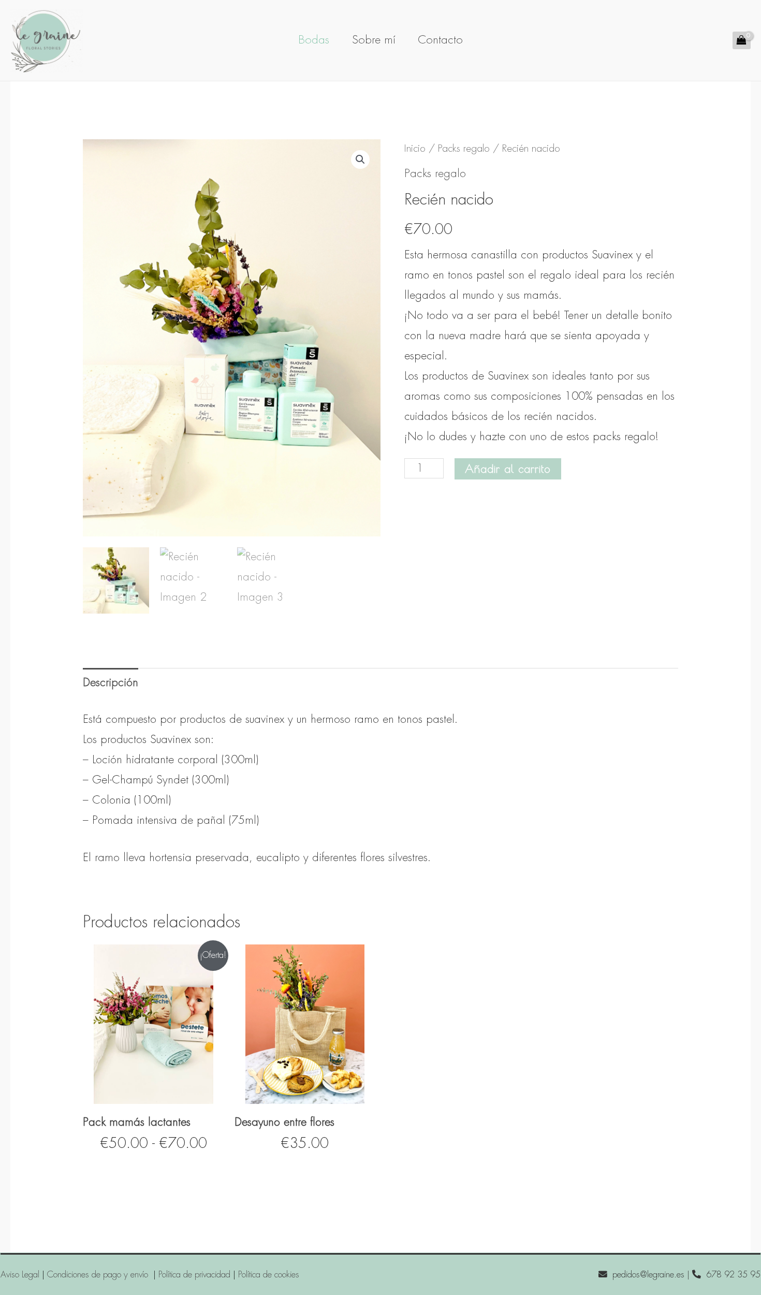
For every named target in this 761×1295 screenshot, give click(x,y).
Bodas (313, 40)
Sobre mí (374, 40)
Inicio (415, 148)
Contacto (440, 40)
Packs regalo (464, 148)
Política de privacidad (194, 1274)
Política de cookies (268, 1274)
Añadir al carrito (508, 468)
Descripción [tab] (110, 682)
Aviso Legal (20, 1274)
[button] (360, 159)
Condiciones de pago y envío (99, 1274)
